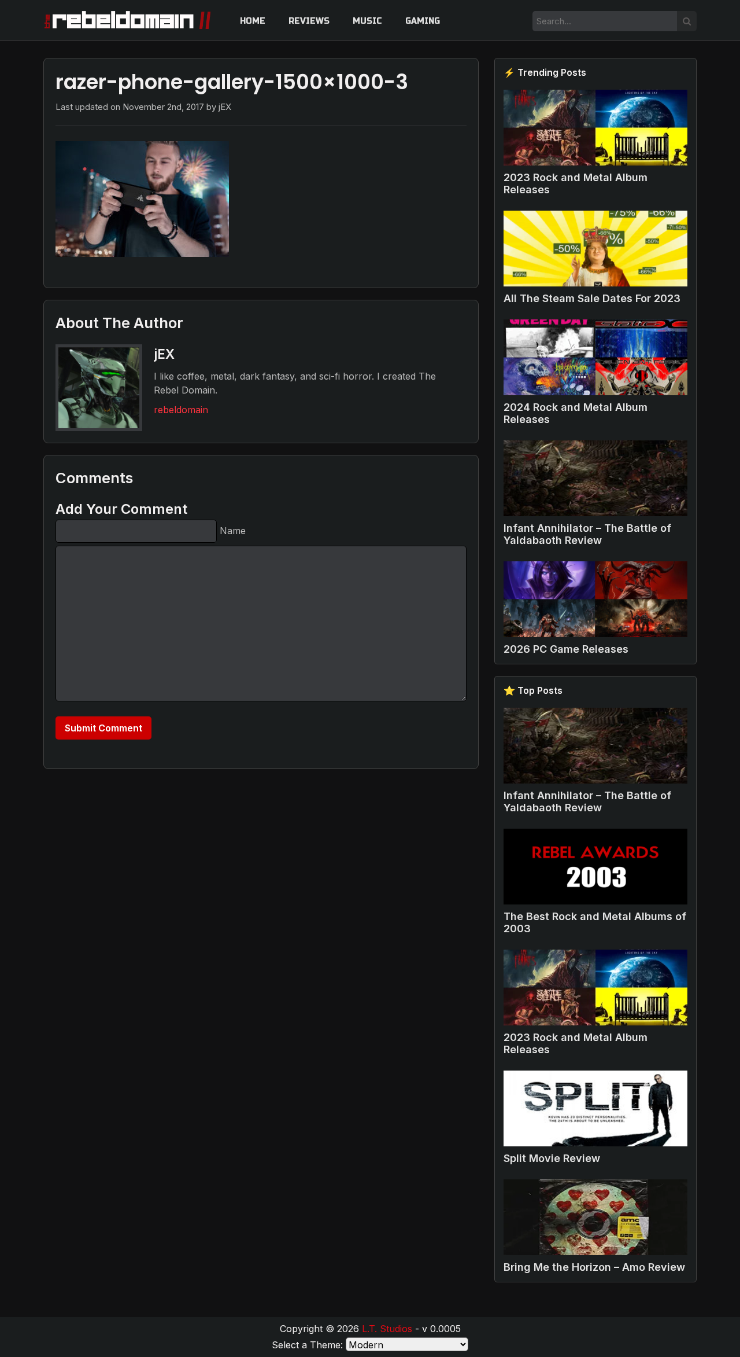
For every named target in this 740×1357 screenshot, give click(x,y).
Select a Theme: (307, 1345)
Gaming (422, 21)
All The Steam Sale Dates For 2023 (592, 298)
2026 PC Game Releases (566, 649)
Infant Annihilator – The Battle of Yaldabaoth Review (587, 534)
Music (367, 21)
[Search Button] (687, 21)
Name (233, 530)
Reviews (309, 21)
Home (252, 21)
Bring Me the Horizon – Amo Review (594, 1267)
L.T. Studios (387, 1328)
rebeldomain (181, 409)
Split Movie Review (552, 1158)
